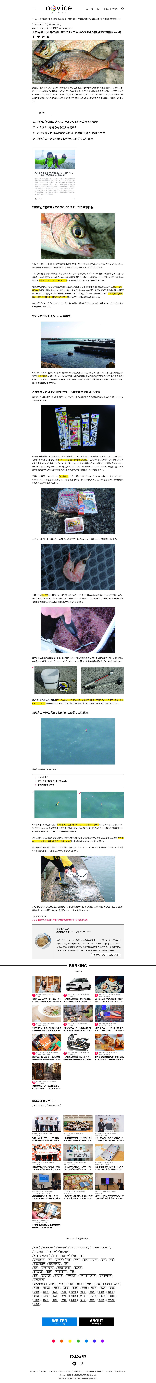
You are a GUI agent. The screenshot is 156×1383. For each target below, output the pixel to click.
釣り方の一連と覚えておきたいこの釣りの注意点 (65, 139)
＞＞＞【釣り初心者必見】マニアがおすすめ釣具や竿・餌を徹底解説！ (60, 919)
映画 (74, 1256)
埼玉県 (56, 1288)
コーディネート (61, 1272)
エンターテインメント (41, 1256)
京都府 (88, 1284)
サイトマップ (34, 1371)
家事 (103, 1260)
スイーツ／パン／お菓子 (78, 1247)
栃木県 (55, 1296)
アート (55, 1256)
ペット (68, 1260)
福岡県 (112, 1296)
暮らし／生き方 (39, 1264)
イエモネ (109, 1371)
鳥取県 (101, 1300)
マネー (77, 1260)
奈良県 (75, 1288)
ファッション (38, 1272)
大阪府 (45, 1296)
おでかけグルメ (48, 1247)
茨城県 (45, 1300)
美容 (35, 1276)
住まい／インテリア (90, 1260)
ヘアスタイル (71, 1276)
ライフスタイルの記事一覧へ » (78, 1238)
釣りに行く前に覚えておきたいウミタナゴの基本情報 (67, 122)
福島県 (36, 1300)
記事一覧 (52, 1371)
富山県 (103, 1288)
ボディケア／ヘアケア (87, 1276)
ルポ (98, 9)
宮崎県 (93, 1288)
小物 (72, 1272)
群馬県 (45, 1292)
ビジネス (59, 1260)
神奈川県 (93, 1296)
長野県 (64, 1300)
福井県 (103, 1296)
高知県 (92, 1300)
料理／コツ (52, 1252)
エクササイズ (46, 1276)
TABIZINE (100, 1371)
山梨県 (112, 1288)
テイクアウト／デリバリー (100, 1247)
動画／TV (65, 1256)
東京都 (36, 1296)
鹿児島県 (111, 1300)
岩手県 (61, 1284)
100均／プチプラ (48, 1268)
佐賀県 (98, 1284)
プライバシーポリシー (64, 1371)
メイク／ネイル (39, 1280)
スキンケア (58, 1276)
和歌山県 (46, 1288)
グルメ (36, 1247)
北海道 (51, 1284)
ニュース (89, 9)
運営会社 (43, 1371)
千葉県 (36, 1288)
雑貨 (35, 1268)
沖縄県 (36, 1304)
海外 (66, 1264)
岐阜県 (36, 1292)
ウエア (49, 1272)
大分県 (65, 1288)
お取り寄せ (62, 1247)
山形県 (116, 1284)
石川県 (82, 1296)
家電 (111, 1260)
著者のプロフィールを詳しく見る (105, 954)
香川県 (82, 1300)
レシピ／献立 (38, 1252)
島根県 (64, 1292)
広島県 (73, 1292)
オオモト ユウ (47, 28)
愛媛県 (92, 1292)
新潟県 (110, 1292)
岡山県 (55, 1292)
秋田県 (70, 1284)
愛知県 (101, 1292)
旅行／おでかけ (39, 1284)
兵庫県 (107, 1284)
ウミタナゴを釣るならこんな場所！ (56, 127)
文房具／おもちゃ (64, 1268)
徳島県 (82, 1292)
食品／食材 (64, 1252)
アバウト (115, 9)
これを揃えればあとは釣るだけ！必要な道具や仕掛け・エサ (71, 133)
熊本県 (73, 1296)
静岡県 (73, 1300)
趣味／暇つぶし (58, 19)
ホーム (34, 19)
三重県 (79, 1284)
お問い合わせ (90, 1371)
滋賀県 (64, 1296)
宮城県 (84, 1288)
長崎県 (55, 1300)
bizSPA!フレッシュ (120, 1371)
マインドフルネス (105, 1276)
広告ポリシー (78, 1371)
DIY (50, 1260)
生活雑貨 (78, 1268)
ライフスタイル (45, 19)
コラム (106, 9)
